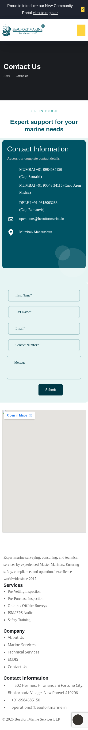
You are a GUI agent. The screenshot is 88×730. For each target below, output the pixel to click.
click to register (45, 13)
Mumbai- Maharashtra (35, 232)
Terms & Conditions (17, 726)
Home (7, 75)
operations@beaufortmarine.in (41, 219)
